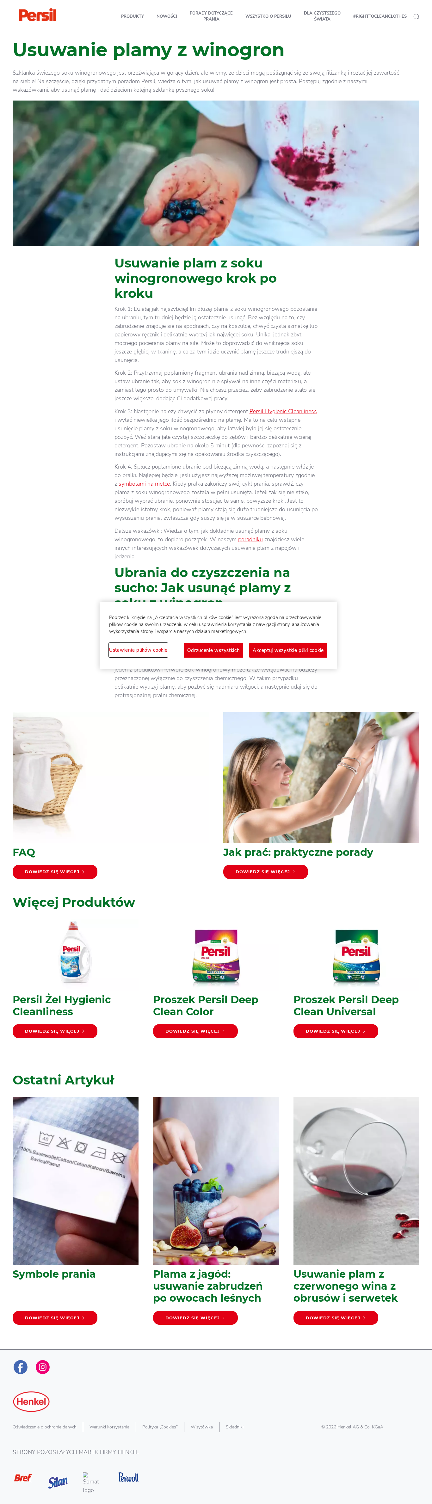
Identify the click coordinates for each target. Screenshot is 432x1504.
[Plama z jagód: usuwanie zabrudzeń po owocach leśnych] (216, 1214)
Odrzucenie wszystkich (213, 650)
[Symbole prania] (76, 1214)
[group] (216, 991)
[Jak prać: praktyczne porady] (321, 798)
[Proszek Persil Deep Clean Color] (216, 982)
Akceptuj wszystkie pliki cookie (288, 650)
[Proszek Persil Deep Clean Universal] (356, 982)
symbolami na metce (144, 484)
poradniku (250, 539)
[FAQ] (111, 798)
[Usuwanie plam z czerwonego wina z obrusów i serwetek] (356, 1214)
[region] (218, 635)
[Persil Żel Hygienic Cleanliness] (76, 982)
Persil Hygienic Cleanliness (283, 411)
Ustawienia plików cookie (138, 650)
